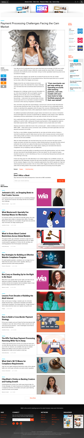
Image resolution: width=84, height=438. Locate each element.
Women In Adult (5, 203)
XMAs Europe (72, 46)
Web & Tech (36, 2)
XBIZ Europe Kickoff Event (74, 76)
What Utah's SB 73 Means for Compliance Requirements (14, 362)
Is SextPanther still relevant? (74, 71)
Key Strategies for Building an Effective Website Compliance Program (18, 256)
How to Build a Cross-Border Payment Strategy (17, 318)
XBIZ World (43, 419)
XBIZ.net (70, 57)
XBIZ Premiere (44, 422)
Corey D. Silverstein (6, 266)
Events (70, 25)
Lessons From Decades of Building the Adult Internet (17, 297)
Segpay (21, 169)
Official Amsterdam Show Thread (75, 88)
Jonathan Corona (5, 225)
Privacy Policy (4, 424)
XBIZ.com (43, 415)
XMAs (53, 424)
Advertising (3, 417)
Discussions (71, 60)
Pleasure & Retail (44, 2)
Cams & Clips (55, 2)
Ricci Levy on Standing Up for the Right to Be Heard (18, 275)
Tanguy (3, 308)
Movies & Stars (28, 2)
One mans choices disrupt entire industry (76, 81)
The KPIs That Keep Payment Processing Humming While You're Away (18, 339)
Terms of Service (55, 434)
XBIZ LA (53, 415)
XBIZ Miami (54, 417)
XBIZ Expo (54, 422)
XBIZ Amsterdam (71, 29)
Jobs (76, 60)
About (2, 422)
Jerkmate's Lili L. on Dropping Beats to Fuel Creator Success (17, 194)
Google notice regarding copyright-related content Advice (75, 65)
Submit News (4, 415)
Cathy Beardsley (29, 169)
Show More (33, 398)
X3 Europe (71, 38)
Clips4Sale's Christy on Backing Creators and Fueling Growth (18, 380)
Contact (2, 419)
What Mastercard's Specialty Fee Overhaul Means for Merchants (15, 213)
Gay (50, 2)
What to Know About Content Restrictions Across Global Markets (16, 234)
